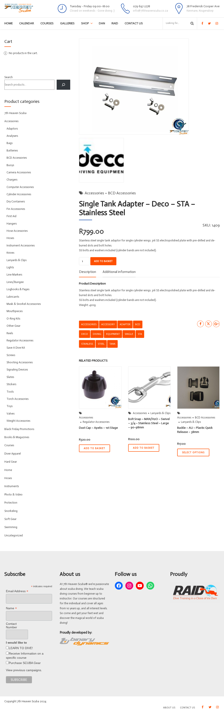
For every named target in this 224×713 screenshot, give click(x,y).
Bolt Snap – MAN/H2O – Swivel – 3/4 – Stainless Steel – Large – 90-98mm (149, 423)
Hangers (12, 223)
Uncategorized (13, 535)
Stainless (87, 343)
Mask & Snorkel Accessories (24, 304)
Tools (10, 391)
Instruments (11, 486)
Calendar (26, 23)
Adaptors (12, 128)
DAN (102, 23)
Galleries (67, 23)
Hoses (10, 238)
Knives (10, 252)
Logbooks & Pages (18, 289)
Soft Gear (10, 519)
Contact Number (11, 625)
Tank (112, 343)
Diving (97, 333)
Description (87, 272)
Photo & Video (13, 494)
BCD (137, 324)
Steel (101, 343)
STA (140, 333)
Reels (10, 333)
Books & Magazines (16, 437)
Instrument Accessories (21, 245)
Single (129, 333)
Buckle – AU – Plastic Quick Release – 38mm (195, 430)
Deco (84, 333)
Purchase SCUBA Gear (25, 663)
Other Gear (13, 325)
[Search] (63, 85)
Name (11, 608)
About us (169, 707)
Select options (193, 452)
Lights (10, 267)
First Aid (11, 216)
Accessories (94, 193)
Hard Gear (10, 461)
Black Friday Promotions (19, 429)
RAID (115, 23)
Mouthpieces (15, 311)
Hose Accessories (17, 230)
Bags (9, 143)
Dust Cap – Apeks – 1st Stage (98, 428)
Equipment (113, 333)
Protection (10, 502)
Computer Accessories (20, 187)
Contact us (134, 23)
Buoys (10, 165)
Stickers (11, 384)
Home (8, 23)
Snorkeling (11, 511)
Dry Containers (16, 201)
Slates (10, 377)
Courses (47, 23)
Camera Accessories (19, 172)
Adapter (125, 324)
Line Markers (14, 274)
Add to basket (103, 261)
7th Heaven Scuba (15, 113)
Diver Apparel (12, 453)
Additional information (119, 272)
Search (8, 77)
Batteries (12, 150)
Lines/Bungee (15, 282)
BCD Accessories (122, 193)
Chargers (12, 179)
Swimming (10, 527)
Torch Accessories (17, 398)
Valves (10, 413)
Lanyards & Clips (160, 413)
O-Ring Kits (13, 318)
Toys (9, 406)
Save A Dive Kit (16, 347)
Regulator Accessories (96, 421)
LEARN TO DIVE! (21, 648)
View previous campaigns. (24, 670)
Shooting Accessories (20, 362)
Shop (85, 23)
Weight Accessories (18, 420)
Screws (11, 355)
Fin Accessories (16, 209)
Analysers (12, 135)
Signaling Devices (17, 369)
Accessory (108, 324)
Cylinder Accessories (19, 194)
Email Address (17, 591)
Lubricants (13, 296)
